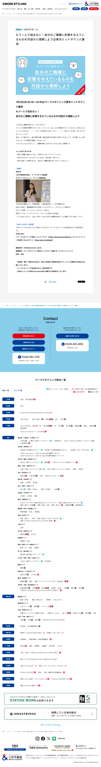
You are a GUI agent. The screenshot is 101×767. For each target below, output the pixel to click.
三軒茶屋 (32, 476)
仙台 (21, 406)
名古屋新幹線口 (32, 626)
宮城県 (8, 406)
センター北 (45, 606)
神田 (30, 548)
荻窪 (43, 588)
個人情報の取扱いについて (66, 755)
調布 (72, 588)
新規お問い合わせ (28, 336)
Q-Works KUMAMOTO (59, 679)
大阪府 (8, 646)
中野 (34, 588)
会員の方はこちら (77, 4)
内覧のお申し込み (28, 342)
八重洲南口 (24, 443)
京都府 (8, 639)
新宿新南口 (79, 505)
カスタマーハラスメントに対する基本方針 (73, 758)
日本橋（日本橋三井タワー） (30, 450)
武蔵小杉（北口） (53, 613)
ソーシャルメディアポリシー (50, 758)
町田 (59, 588)
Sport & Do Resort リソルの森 (31, 431)
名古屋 (22, 626)
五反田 (29, 496)
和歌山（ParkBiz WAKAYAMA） (31, 633)
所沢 (62, 419)
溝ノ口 (64, 613)
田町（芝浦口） (46, 489)
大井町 (22, 496)
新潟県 (8, 412)
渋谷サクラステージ (52, 476)
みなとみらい (58, 600)
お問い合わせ (93, 9)
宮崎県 (8, 685)
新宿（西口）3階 (43, 505)
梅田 (30, 646)
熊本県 (8, 679)
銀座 (46, 462)
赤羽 (33, 518)
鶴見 (35, 606)
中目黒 (28, 482)
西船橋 (77, 426)
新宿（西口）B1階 (26, 505)
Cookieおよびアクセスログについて (87, 755)
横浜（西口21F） (38, 600)
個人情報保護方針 (50, 755)
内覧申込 (84, 9)
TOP (3, 13)
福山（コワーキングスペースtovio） (52, 666)
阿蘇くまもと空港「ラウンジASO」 (32, 679)
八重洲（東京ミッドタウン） (39, 441)
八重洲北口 (58, 441)
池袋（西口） (25, 518)
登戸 (86, 613)
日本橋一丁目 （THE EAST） (80, 450)
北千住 (33, 534)
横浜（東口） (25, 600)
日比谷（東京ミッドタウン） (30, 462)
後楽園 (37, 512)
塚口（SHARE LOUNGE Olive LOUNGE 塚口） (42, 653)
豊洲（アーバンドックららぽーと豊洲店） (49, 581)
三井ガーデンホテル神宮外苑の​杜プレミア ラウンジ (38, 503)
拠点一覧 (5, 390)
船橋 (85, 426)
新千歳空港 (30, 399)
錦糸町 (22, 534)
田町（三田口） (33, 489)
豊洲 (30, 581)
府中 (80, 588)
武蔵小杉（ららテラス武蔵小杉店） (32, 613)
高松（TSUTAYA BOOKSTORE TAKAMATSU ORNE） (39, 659)
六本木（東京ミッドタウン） (30, 561)
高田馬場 (68, 505)
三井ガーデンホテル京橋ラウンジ (63, 462)
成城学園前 (24, 588)
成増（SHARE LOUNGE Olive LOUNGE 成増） (36, 521)
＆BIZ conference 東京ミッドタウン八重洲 (79, 441)
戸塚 (29, 620)
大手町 (22, 441)
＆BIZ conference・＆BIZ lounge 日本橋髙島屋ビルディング (42, 456)
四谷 (30, 512)
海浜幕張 (23, 428)
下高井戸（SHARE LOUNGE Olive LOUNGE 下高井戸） (40, 590)
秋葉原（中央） (25, 541)
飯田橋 (22, 512)
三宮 (21, 653)
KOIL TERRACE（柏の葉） (29, 426)
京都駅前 (23, 639)
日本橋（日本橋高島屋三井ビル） (56, 450)
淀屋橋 (44, 646)
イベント (9, 13)
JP (60, 3)
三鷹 (65, 588)
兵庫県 (8, 652)
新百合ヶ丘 (77, 613)
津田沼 (91, 426)
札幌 (21, 399)
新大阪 (22, 646)
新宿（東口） (56, 505)
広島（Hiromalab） (27, 666)
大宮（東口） (25, 419)
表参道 (22, 476)
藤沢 (36, 620)
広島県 (8, 665)
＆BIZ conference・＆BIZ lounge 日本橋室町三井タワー (40, 453)
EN (64, 3)
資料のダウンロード (28, 349)
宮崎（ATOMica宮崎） (28, 685)
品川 (21, 489)
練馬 (21, 568)
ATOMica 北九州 (26, 672)
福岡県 (8, 672)
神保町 (36, 548)
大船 (21, 620)
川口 (56, 419)
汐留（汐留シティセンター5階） (31, 469)
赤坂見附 (48, 561)
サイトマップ (40, 755)
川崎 (94, 613)
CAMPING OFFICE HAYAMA (53, 620)
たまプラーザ (25, 606)
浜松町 (81, 469)
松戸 (59, 426)
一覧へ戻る (52, 281)
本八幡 (68, 426)
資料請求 (76, 9)
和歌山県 (8, 632)
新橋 (74, 469)
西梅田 (37, 646)
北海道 (8, 399)
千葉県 (8, 425)
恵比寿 (35, 482)
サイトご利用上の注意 (32, 758)
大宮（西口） (36, 419)
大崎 (55, 489)
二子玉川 (34, 574)
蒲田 (35, 496)
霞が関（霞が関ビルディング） (31, 554)
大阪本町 (52, 646)
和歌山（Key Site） (54, 633)
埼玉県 (8, 419)
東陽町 (22, 581)
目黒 (21, 482)
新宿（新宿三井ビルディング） (69, 503)
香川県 (8, 659)
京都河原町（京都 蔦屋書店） (39, 639)
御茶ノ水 (23, 548)
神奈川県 (8, 596)
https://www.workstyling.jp (60, 237)
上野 (21, 528)
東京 (8, 437)
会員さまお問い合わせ (72, 336)
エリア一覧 (18, 390)
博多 (39, 672)
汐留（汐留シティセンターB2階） (59, 469)
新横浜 (48, 600)
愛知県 (8, 626)
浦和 (47, 419)
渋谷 (41, 476)
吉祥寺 (53, 588)
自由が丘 (23, 574)
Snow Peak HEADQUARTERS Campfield (35, 413)
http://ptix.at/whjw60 (43, 240)
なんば (59, 646)
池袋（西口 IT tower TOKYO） (48, 518)
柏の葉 (45, 426)
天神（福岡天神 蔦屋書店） (53, 672)
